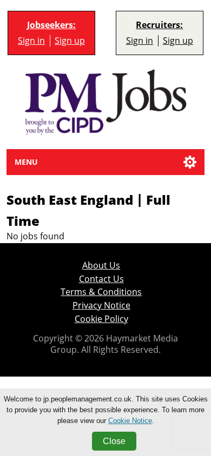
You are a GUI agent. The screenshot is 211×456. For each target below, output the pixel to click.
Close (114, 441)
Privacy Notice (101, 305)
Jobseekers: (51, 25)
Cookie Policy (101, 318)
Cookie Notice (130, 421)
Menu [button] (26, 162)
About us (101, 265)
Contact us (101, 278)
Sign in (31, 40)
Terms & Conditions (101, 291)
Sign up (70, 40)
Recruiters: (159, 25)
